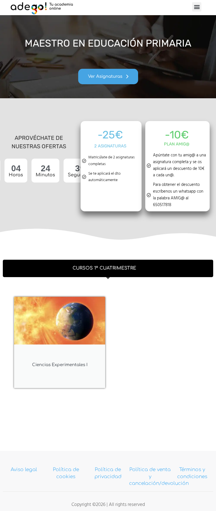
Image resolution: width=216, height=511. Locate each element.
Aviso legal (24, 469)
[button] (196, 7)
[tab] (108, 268)
